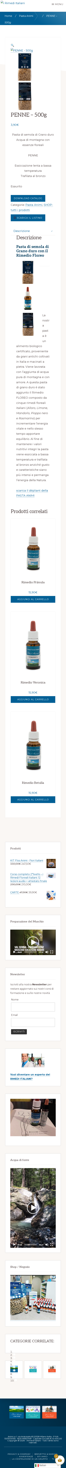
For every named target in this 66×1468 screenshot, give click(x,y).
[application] (33, 942)
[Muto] (46, 952)
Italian (42, 1465)
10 (16, 1380)
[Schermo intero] (51, 952)
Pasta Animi (26, 16)
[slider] (30, 952)
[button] (33, 942)
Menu (59, 4)
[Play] (14, 952)
